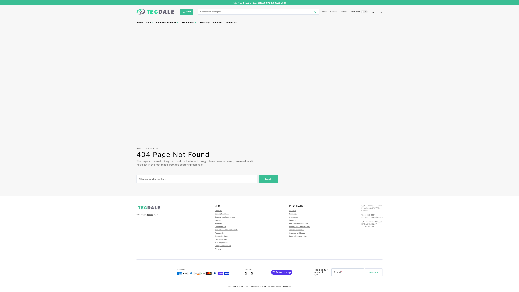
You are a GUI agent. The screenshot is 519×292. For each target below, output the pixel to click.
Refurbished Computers (298, 223)
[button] (373, 12)
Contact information (283, 286)
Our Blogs (293, 214)
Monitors (218, 223)
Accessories (219, 233)
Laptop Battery (221, 239)
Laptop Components (223, 246)
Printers (218, 249)
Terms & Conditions (296, 230)
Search (268, 179)
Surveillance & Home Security (226, 230)
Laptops (218, 220)
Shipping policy (269, 286)
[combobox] (258, 12)
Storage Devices (221, 236)
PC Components (221, 242)
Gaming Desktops (222, 214)
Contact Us (293, 217)
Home (139, 148)
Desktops (218, 211)
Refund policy (233, 286)
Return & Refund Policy (298, 236)
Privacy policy (244, 286)
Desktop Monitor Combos (225, 217)
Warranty (293, 220)
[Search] (315, 12)
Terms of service (257, 286)
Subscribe (373, 272)
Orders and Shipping (297, 233)
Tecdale (150, 215)
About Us (292, 211)
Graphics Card (220, 227)
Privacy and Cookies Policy (299, 227)
